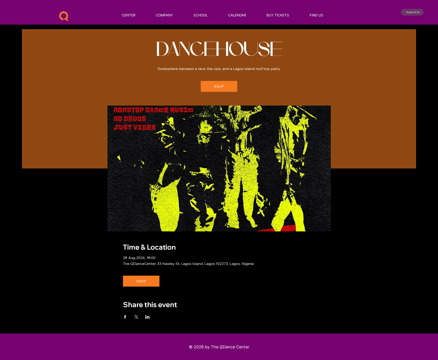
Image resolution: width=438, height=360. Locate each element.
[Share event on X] (136, 317)
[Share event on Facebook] (125, 317)
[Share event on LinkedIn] (147, 317)
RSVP (219, 86)
